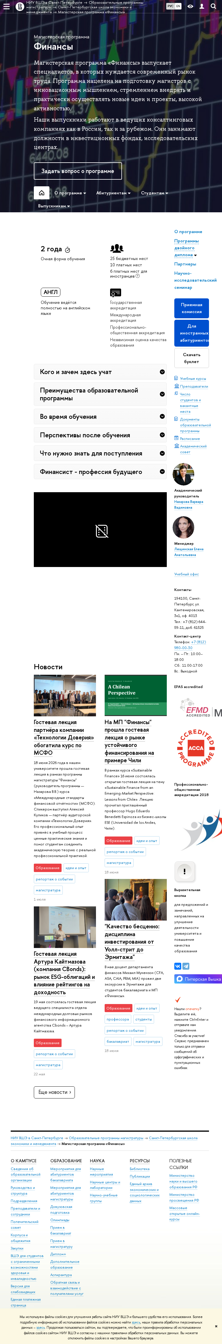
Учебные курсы (193, 378)
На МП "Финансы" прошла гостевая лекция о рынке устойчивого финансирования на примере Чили (129, 741)
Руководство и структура (23, 1190)
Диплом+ (58, 1254)
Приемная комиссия (191, 308)
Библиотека (139, 1168)
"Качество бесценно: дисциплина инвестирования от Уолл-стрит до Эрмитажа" (132, 941)
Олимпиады (59, 1219)
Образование (66, 1161)
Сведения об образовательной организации (25, 1174)
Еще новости (52, 1092)
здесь (136, 1322)
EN (178, 6)
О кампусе (23, 1161)
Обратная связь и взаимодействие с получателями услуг (67, 1288)
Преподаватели (194, 386)
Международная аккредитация (125, 317)
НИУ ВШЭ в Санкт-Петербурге (37, 1137)
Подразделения (24, 1200)
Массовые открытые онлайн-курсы (184, 1213)
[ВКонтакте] (177, 966)
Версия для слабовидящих (23, 1289)
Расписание (190, 438)
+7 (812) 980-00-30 (190, 644)
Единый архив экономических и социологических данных (145, 1192)
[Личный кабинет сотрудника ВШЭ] (201, 6)
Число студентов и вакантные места (190, 402)
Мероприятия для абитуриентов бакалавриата (65, 1174)
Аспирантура (61, 1274)
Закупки (17, 1248)
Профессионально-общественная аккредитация (137, 329)
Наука (97, 1161)
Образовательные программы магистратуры (106, 1137)
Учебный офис (186, 574)
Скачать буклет (192, 358)
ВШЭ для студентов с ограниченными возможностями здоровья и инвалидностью (27, 1267)
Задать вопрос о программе (77, 171)
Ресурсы (140, 1161)
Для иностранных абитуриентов (194, 333)
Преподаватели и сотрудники (25, 1211)
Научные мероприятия (101, 1171)
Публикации (140, 1176)
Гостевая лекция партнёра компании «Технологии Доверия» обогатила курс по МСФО (64, 737)
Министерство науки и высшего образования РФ (183, 1181)
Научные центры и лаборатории (105, 1185)
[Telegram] (185, 966)
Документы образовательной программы (195, 425)
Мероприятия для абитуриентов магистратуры (65, 1193)
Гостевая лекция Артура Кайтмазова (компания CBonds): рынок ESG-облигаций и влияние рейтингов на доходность (64, 973)
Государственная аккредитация (126, 305)
